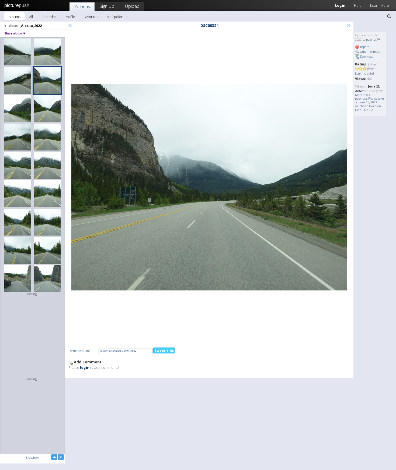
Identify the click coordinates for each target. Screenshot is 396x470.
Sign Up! (107, 6)
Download (366, 56)
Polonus (82, 6)
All (31, 16)
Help (358, 5)
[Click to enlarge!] (209, 187)
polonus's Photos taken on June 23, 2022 (370, 100)
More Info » (362, 95)
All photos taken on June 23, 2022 (368, 108)
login (84, 367)
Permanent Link (80, 351)
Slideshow (32, 457)
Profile (70, 16)
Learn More (379, 5)
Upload (132, 6)
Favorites (91, 16)
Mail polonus (117, 16)
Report (364, 47)
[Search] (389, 16)
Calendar (48, 16)
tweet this (164, 350)
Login (340, 5)
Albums (14, 16)
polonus (371, 39)
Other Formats (369, 52)
